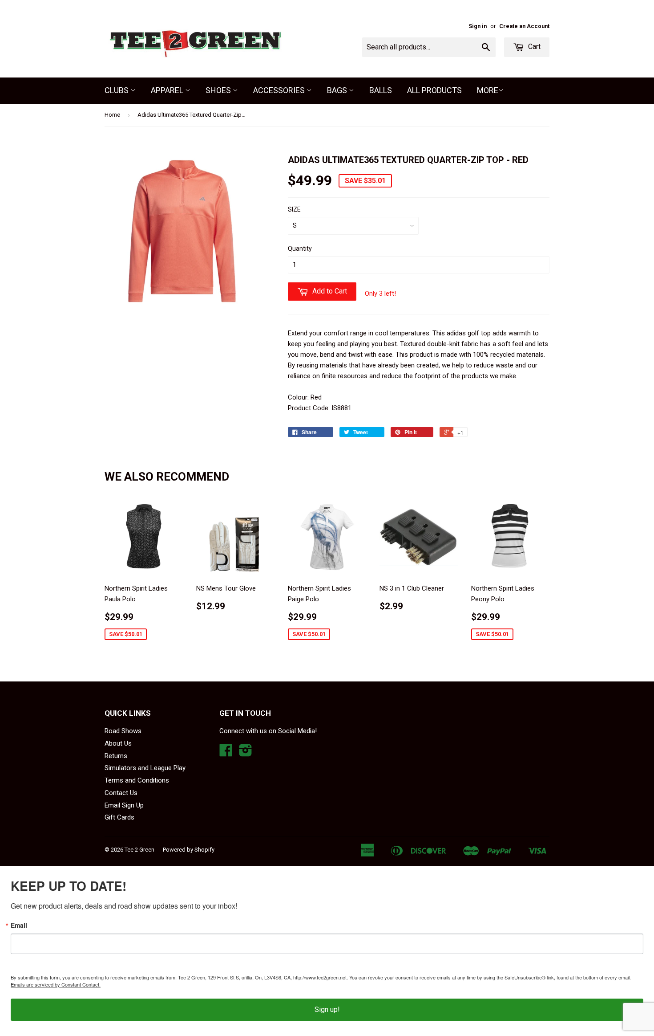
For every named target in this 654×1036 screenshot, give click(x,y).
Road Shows (123, 731)
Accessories (280, 90)
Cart (533, 46)
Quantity (300, 248)
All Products (434, 90)
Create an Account (524, 26)
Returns (116, 756)
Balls (380, 90)
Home (112, 114)
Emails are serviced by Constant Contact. (56, 984)
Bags (338, 90)
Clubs (117, 90)
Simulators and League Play (145, 768)
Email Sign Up (124, 805)
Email (19, 925)
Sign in (477, 26)
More (487, 90)
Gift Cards (119, 817)
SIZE (294, 209)
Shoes (219, 90)
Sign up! (327, 1009)
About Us (118, 743)
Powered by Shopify (188, 849)
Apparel (168, 90)
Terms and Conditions (137, 780)
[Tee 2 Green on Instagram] (245, 753)
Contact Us (121, 793)
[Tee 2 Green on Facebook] (226, 753)
